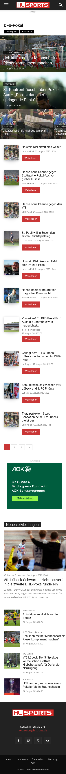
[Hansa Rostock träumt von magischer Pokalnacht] (11, 295)
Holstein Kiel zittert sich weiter (41, 147)
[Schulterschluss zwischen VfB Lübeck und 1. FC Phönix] (11, 390)
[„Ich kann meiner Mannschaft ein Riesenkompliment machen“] (33, 53)
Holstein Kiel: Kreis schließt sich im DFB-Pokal (39, 263)
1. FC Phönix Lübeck (14, 52)
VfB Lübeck (28, 654)
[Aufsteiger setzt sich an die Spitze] (12, 618)
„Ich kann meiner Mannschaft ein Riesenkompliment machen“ (44, 637)
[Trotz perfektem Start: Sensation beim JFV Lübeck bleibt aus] (11, 419)
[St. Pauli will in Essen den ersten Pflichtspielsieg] (11, 238)
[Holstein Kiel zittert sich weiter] (11, 152)
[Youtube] (47, 740)
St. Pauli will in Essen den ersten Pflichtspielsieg (38, 234)
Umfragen (26, 364)
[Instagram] (28, 740)
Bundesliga (28, 679)
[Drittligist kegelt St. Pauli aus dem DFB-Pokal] (26, 124)
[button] (6, 5)
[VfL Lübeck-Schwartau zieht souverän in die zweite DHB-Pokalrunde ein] (35, 550)
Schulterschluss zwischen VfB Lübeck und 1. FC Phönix (41, 386)
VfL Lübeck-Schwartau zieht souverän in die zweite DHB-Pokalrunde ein (34, 582)
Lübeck (25, 392)
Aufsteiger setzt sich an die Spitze (40, 616)
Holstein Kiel (28, 151)
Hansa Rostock (29, 183)
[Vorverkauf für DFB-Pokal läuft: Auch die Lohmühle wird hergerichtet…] (11, 324)
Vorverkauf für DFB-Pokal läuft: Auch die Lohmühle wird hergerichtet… (42, 322)
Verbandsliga (29, 611)
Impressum (22, 759)
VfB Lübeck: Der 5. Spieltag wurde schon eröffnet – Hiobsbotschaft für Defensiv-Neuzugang (41, 663)
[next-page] (29, 447)
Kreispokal (27, 31)
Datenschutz (38, 759)
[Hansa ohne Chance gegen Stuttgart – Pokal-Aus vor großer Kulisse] (11, 177)
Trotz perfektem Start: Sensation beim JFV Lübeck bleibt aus (40, 417)
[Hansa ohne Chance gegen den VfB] (11, 210)
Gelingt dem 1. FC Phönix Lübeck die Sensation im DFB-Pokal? (41, 356)
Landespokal (12, 31)
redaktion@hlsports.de (33, 730)
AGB (33, 763)
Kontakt (9, 759)
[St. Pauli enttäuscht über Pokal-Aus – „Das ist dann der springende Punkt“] (33, 90)
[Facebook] (18, 740)
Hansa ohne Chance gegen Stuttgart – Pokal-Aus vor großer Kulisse (39, 175)
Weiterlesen (31, 158)
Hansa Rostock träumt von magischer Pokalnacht (39, 291)
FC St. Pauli (10, 84)
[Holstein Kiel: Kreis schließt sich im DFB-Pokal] (11, 267)
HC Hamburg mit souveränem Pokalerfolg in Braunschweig (42, 685)
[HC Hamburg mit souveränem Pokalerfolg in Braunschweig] (12, 686)
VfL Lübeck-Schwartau (14, 575)
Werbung (53, 759)
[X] (38, 740)
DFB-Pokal (27, 211)
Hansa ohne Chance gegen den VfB (42, 205)
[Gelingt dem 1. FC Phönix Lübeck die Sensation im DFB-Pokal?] (11, 358)
